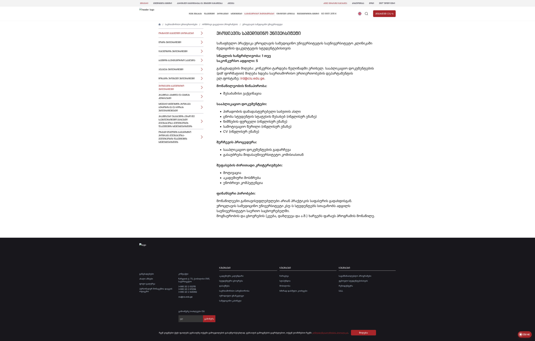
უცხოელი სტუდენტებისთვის (353, 281)
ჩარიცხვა (284, 276)
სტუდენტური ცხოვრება (231, 281)
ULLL (341, 291)
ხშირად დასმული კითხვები (293, 291)
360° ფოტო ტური (387, 3)
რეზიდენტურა (346, 286)
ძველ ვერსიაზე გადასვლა (335, 3)
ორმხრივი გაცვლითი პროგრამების (220, 24)
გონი (371, 3)
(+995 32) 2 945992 (187, 292)
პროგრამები (222, 13)
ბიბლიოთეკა (358, 3)
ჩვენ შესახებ (195, 13)
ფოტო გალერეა (147, 284)
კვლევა (231, 3)
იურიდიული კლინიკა (285, 13)
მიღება (363, 332)
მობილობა (284, 286)
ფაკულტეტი (209, 13)
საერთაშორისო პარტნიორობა (234, 291)
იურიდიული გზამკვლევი (231, 295)
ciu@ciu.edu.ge (185, 297)
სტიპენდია (284, 281)
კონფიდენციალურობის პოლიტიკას (330, 333)
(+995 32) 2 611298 (187, 289)
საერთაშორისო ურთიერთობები (259, 13)
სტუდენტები (236, 13)
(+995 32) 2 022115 (187, 286)
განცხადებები (146, 274)
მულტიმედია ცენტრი (162, 3)
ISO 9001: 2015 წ (328, 13)
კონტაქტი (183, 274)
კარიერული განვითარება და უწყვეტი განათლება (199, 3)
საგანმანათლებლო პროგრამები (355, 276)
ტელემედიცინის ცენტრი (308, 13)
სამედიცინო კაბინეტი (230, 301)
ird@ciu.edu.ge (252, 78)
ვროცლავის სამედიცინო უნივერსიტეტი (262, 24)
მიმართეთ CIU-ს (384, 13)
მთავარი (144, 3)
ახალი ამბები (146, 279)
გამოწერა (209, 319)
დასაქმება (224, 286)
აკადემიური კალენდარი (231, 276)
